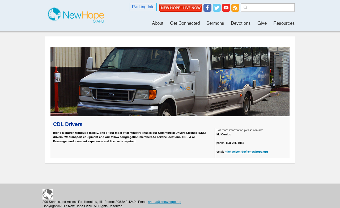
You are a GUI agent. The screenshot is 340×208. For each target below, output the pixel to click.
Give (262, 22)
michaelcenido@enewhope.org (246, 151)
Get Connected (185, 22)
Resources (284, 22)
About (157, 22)
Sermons (215, 22)
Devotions (241, 22)
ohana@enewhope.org (164, 201)
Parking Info (143, 7)
